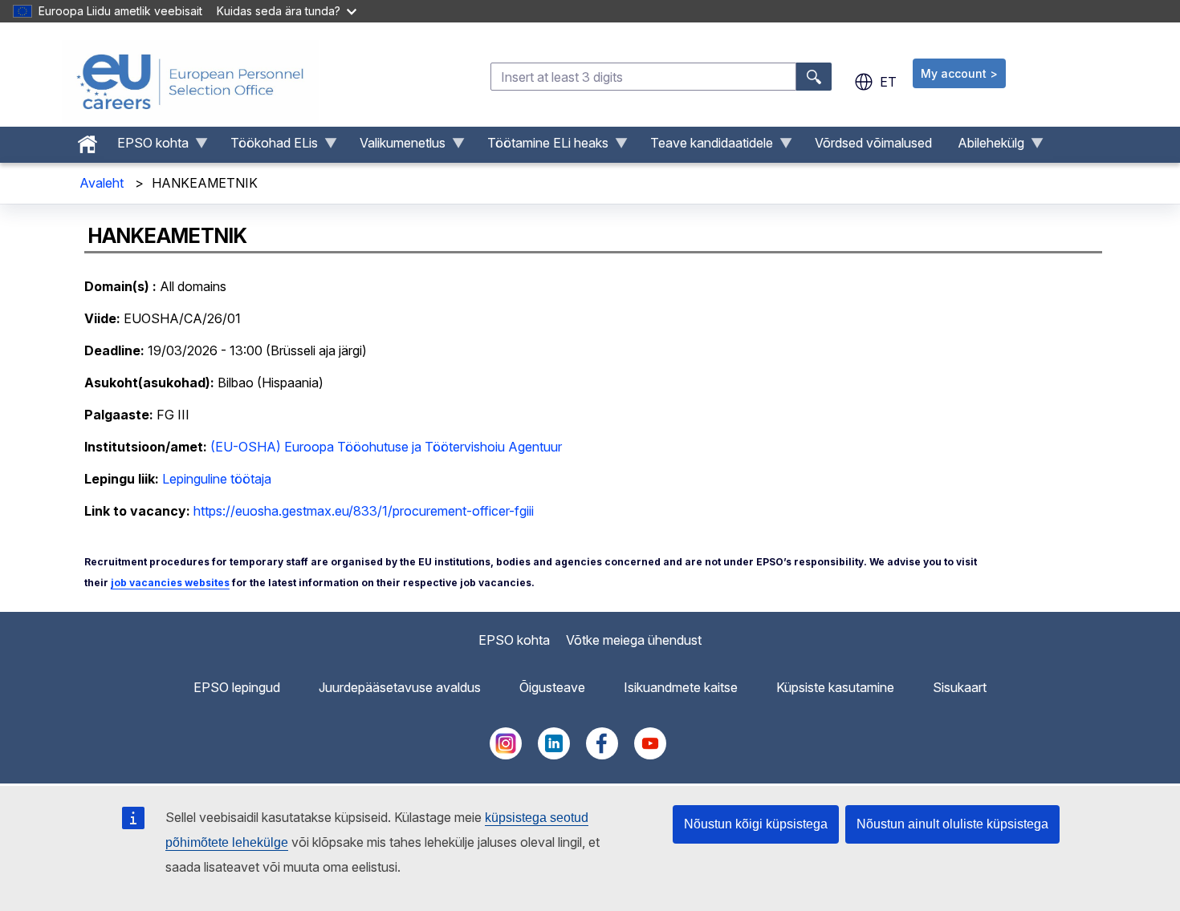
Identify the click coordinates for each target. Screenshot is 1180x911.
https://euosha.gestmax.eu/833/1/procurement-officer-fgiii (363, 511)
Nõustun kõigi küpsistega (756, 824)
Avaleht (101, 183)
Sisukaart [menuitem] (960, 687)
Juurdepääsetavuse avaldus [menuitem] (400, 687)
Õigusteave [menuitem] (552, 687)
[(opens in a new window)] (506, 755)
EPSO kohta (514, 640)
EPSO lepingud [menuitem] (236, 687)
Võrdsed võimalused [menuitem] (873, 143)
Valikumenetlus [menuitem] (396, 147)
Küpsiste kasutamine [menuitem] (835, 687)
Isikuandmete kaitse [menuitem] (681, 687)
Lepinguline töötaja (216, 479)
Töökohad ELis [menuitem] (268, 147)
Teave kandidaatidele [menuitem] (705, 147)
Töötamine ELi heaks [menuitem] (541, 147)
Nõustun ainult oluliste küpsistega (952, 824)
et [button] (888, 82)
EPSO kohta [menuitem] (146, 147)
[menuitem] (87, 140)
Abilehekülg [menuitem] (984, 147)
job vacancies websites (170, 583)
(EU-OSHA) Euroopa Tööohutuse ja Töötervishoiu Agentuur (386, 447)
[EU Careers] (190, 81)
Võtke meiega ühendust (634, 640)
